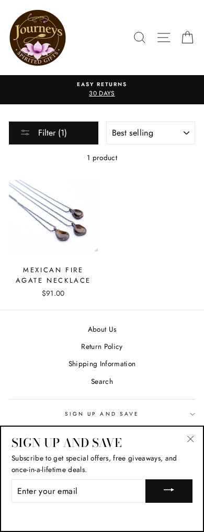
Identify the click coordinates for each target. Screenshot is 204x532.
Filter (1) (51, 133)
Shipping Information (102, 363)
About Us (102, 329)
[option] (102, 89)
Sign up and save (102, 414)
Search (102, 381)
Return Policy (101, 346)
